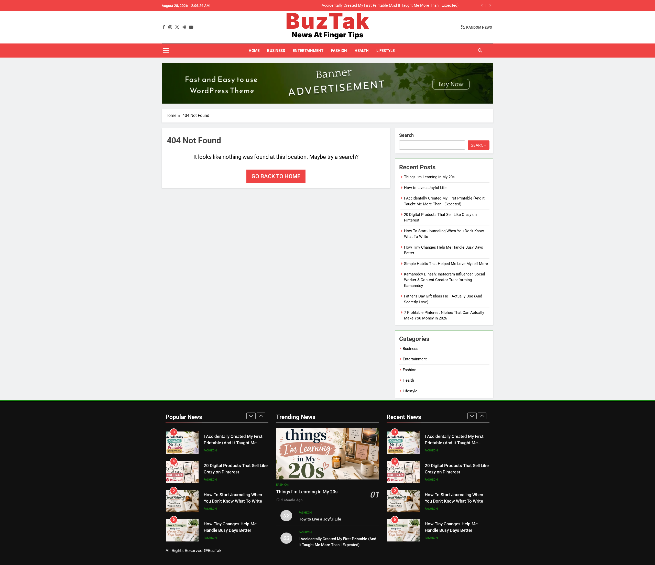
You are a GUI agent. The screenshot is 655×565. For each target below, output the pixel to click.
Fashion (339, 50)
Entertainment (308, 50)
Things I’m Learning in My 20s (429, 177)
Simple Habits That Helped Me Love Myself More (446, 263)
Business (276, 50)
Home (254, 50)
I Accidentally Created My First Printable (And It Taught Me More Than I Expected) (389, 6)
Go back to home (276, 176)
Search (406, 135)
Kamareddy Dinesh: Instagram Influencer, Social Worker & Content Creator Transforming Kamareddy (444, 280)
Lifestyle (385, 50)
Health (362, 50)
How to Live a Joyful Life (425, 187)
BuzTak (328, 21)
